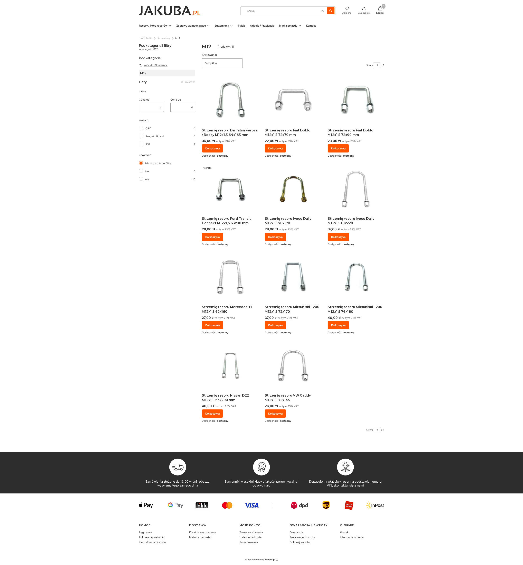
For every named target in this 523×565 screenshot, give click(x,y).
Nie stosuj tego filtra (158, 163)
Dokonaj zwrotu (300, 542)
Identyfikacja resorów (152, 542)
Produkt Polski (154, 136)
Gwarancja (296, 532)
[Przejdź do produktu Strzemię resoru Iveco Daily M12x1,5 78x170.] (293, 189)
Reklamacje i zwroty (302, 537)
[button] (330, 10)
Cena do (175, 99)
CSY (148, 128)
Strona (369, 65)
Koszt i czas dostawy (202, 532)
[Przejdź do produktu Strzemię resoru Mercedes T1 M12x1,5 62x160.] (230, 277)
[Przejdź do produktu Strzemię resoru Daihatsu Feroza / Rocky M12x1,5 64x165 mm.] (230, 101)
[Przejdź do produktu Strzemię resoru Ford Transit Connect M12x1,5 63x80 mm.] (230, 189)
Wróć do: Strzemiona (156, 65)
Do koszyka (212, 148)
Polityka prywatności (152, 537)
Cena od (144, 99)
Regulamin (145, 532)
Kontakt (345, 532)
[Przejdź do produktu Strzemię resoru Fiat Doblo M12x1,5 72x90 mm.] (356, 101)
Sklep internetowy (260, 559)
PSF (147, 144)
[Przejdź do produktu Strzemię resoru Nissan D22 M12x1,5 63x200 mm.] (230, 366)
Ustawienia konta (250, 537)
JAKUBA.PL (145, 38)
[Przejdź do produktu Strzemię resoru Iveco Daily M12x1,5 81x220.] (356, 189)
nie (147, 179)
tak (147, 171)
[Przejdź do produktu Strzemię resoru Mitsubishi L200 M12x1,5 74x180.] (356, 277)
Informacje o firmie (352, 537)
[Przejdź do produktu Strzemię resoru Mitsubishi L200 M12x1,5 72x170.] (293, 277)
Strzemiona (163, 38)
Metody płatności (200, 537)
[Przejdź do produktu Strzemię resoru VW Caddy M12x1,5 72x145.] (293, 366)
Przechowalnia (248, 542)
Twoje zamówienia (251, 532)
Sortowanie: (210, 54)
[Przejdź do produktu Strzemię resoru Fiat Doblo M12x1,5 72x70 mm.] (293, 101)
